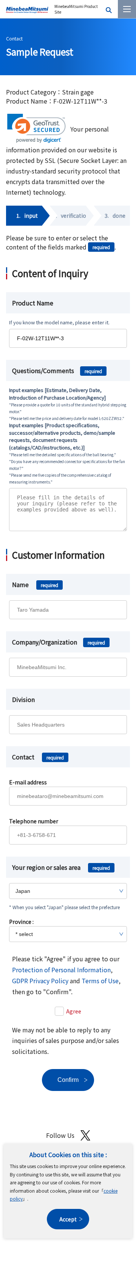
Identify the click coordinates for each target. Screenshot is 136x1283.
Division (23, 699)
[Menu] (127, 9)
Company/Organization (58, 641)
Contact (14, 38)
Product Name (32, 302)
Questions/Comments (57, 370)
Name (35, 584)
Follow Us (60, 1135)
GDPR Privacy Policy (40, 980)
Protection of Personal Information (61, 969)
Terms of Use (100, 980)
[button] (36, 128)
